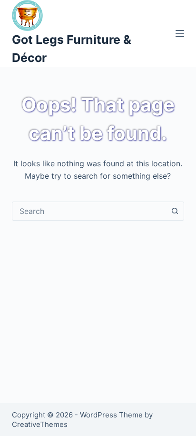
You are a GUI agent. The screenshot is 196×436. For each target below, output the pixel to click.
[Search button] (175, 211)
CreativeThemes (40, 424)
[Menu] (180, 33)
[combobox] (89, 211)
